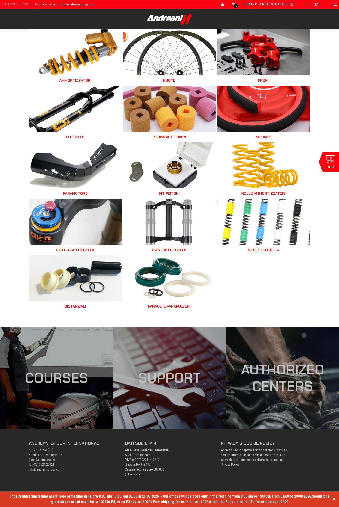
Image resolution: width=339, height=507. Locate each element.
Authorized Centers (282, 378)
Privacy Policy (230, 464)
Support (169, 378)
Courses (56, 378)
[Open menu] (335, 4)
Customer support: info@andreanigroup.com (64, 4)
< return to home (15, 4)
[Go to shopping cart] (233, 4)
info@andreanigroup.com (45, 469)
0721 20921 (46, 464)
